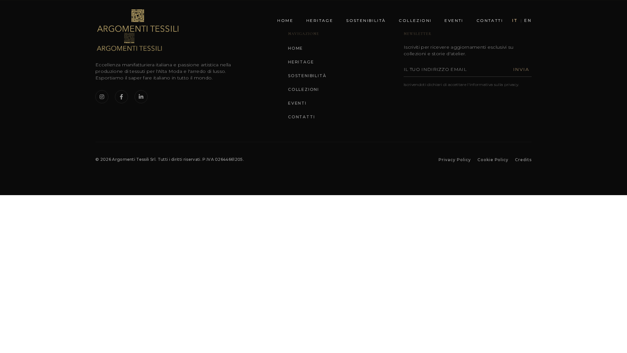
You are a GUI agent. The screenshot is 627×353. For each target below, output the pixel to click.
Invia (521, 69)
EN (528, 20)
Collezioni (415, 20)
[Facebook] (121, 96)
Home (285, 20)
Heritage (319, 20)
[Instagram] (101, 96)
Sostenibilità (366, 20)
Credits (523, 159)
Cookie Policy (492, 159)
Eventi (453, 20)
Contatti (489, 20)
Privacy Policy (455, 159)
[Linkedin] (141, 96)
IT (515, 20)
